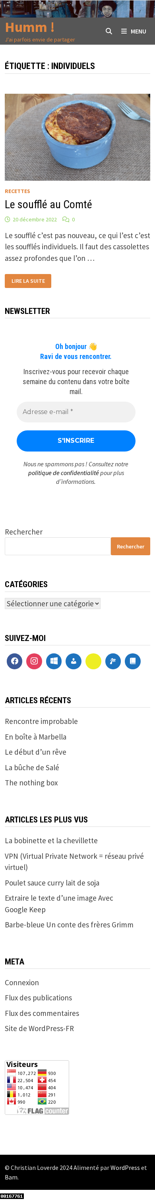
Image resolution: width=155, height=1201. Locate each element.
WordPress (125, 1167)
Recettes (17, 191)
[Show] (93, 661)
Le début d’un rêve (35, 752)
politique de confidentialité (63, 473)
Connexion (22, 982)
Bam (11, 1177)
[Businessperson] (73, 661)
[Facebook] (15, 661)
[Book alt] (133, 661)
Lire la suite (28, 281)
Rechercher (24, 531)
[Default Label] (54, 661)
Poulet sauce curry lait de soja (52, 882)
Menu (138, 31)
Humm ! (30, 27)
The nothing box (31, 782)
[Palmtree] (113, 661)
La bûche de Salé (32, 767)
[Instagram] (34, 661)
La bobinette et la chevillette (51, 840)
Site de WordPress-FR (39, 1028)
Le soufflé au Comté (48, 204)
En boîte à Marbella (35, 737)
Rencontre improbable (41, 721)
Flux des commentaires (42, 1013)
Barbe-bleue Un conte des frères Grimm (69, 924)
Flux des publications (38, 997)
